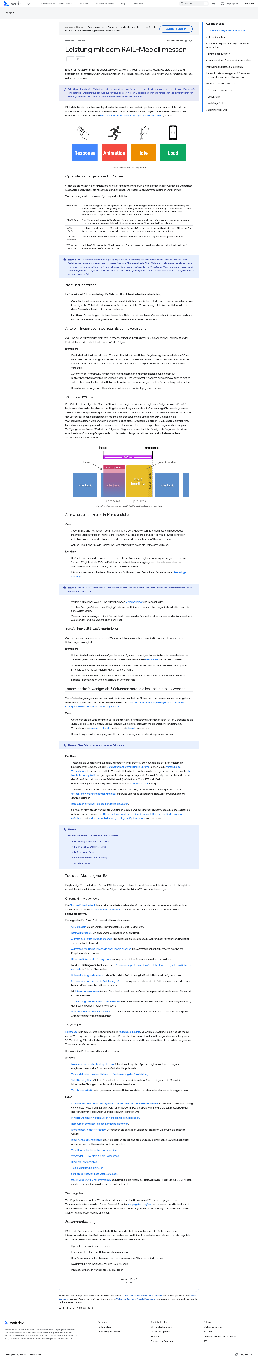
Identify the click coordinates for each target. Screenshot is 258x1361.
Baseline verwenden (104, 3)
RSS (205, 1341)
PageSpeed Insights (129, 1032)
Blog (123, 3)
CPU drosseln (78, 927)
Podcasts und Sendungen (163, 1341)
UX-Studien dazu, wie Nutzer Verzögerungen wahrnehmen (131, 115)
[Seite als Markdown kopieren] (78, 59)
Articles (9, 13)
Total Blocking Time (81, 1080)
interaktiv (131, 728)
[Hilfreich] (186, 41)
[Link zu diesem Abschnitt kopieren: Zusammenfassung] (98, 1222)
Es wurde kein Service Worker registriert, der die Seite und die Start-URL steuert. (115, 1103)
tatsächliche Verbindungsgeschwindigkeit (93, 793)
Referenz (83, 3)
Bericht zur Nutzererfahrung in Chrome (128, 767)
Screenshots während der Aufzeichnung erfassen (98, 981)
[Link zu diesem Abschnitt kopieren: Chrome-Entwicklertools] (101, 898)
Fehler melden (105, 1327)
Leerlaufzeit (151, 659)
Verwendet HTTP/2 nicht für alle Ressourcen (95, 1156)
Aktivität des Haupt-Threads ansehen (91, 938)
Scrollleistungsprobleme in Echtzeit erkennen (95, 1001)
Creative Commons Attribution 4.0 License (143, 1295)
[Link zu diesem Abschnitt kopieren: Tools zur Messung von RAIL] (112, 876)
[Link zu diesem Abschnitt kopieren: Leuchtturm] (84, 1025)
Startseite (69, 41)
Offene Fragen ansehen (109, 1331)
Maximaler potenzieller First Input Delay (92, 1064)
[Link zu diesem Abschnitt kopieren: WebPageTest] (87, 1193)
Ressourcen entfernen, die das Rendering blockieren (99, 803)
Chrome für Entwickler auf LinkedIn (220, 1336)
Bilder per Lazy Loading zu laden (121, 814)
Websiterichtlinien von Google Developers (135, 1299)
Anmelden (249, 3)
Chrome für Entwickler (161, 1327)
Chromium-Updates (160, 1331)
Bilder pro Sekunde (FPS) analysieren (91, 959)
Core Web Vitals (95, 89)
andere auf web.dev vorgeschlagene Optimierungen (117, 818)
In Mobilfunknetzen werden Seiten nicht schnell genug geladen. (105, 1117)
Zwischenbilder (134, 602)
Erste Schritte (65, 3)
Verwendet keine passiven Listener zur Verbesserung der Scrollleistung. (110, 1074)
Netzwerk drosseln (81, 932)
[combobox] (194, 3)
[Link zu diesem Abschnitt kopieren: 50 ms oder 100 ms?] (96, 397)
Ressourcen (46, 3)
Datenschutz (35, 1355)
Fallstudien (138, 3)
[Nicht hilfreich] (190, 41)
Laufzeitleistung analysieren (106, 909)
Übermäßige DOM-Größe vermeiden (91, 1179)
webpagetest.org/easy (140, 1204)
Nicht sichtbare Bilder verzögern (88, 1129)
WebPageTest (140, 783)
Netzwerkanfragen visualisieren (88, 975)
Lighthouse (71, 1032)
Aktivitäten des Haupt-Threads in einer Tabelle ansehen (101, 949)
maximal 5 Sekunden (100, 728)
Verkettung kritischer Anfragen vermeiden (94, 1150)
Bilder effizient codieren (84, 1162)
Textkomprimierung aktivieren (87, 1168)
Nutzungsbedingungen (15, 1355)
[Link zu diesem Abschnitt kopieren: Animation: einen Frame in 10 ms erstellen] (133, 515)
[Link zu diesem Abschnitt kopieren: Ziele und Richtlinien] (99, 285)
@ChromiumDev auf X (214, 1327)
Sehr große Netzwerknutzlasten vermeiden (94, 1173)
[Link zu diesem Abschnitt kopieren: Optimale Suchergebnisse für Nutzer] (126, 176)
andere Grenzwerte (108, 96)
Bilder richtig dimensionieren (86, 1139)
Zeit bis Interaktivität (82, 1090)
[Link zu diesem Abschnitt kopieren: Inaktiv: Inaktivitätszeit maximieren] (121, 629)
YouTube (208, 1331)
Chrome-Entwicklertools (82, 905)
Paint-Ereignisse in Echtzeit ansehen (90, 1011)
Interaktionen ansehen (87, 991)
